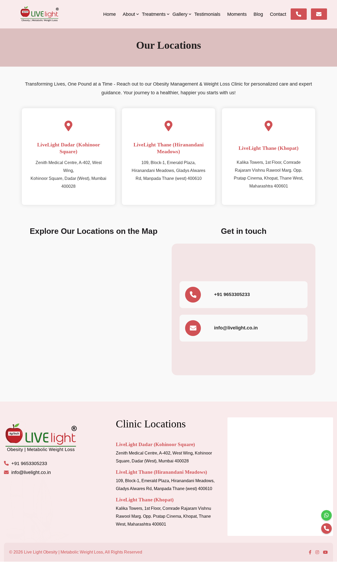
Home (109, 14)
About (129, 14)
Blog (258, 14)
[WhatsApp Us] (326, 515)
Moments (237, 14)
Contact (278, 14)
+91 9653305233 (232, 294)
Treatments (154, 14)
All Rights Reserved (123, 552)
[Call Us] (326, 528)
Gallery (179, 14)
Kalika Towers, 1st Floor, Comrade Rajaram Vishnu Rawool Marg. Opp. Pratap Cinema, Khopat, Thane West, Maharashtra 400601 (163, 516)
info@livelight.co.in (236, 327)
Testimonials (207, 14)
